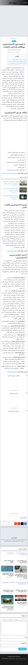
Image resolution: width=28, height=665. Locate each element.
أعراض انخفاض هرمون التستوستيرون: (17, 63)
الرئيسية (15, 38)
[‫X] (22, 523)
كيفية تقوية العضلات (12, 372)
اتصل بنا (25, 658)
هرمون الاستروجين (12, 251)
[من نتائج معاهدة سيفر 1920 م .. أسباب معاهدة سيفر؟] (21, 585)
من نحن (17, 658)
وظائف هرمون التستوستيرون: (19, 59)
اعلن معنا (21, 658)
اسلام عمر (17, 52)
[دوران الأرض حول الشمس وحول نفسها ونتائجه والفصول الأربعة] (23, 196)
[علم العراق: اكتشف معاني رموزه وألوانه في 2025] (21, 598)
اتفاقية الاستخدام (4, 658)
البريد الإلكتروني (24, 642)
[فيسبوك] (25, 523)
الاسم (26, 637)
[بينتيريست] (19, 523)
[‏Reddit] (15, 523)
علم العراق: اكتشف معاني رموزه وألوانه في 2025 (22, 603)
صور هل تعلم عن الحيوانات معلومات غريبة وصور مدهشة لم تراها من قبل (7, 607)
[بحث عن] (21, 3)
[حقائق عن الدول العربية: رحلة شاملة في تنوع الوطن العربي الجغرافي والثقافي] (23, 183)
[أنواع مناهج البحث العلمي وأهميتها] (7, 555)
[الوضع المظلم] (19, 3)
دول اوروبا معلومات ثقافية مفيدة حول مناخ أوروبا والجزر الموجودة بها (7, 574)
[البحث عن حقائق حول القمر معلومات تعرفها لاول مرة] (7, 585)
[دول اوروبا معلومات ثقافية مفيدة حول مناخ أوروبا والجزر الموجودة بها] (7, 569)
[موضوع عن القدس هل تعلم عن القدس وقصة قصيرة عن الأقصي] (23, 190)
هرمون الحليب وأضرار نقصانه (9, 173)
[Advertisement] (14, 21)
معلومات (11, 38)
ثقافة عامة (22, 517)
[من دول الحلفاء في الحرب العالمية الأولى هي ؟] (21, 555)
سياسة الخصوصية (11, 658)
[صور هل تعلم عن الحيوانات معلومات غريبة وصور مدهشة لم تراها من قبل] (7, 600)
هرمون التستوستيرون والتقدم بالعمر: (17, 61)
